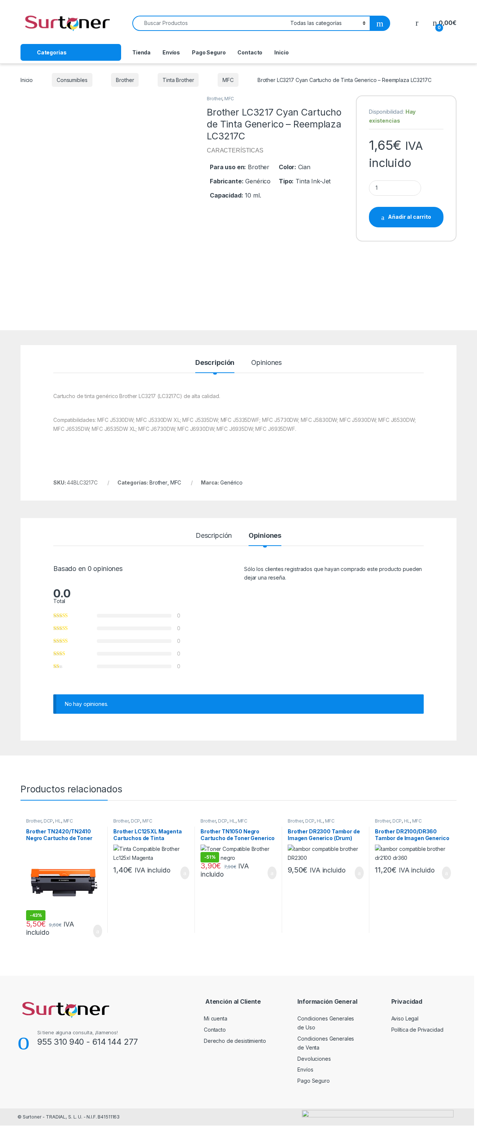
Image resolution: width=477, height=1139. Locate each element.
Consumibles (72, 80)
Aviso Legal (404, 1018)
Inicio (281, 52)
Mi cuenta (215, 1018)
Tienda (141, 52)
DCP (48, 821)
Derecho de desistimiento (235, 1041)
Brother (125, 80)
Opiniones (266, 362)
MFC (228, 80)
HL (58, 821)
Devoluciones (314, 1059)
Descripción (214, 362)
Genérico (231, 482)
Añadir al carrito (409, 217)
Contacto (249, 52)
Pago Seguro (208, 52)
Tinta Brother (178, 80)
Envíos (171, 52)
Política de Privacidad (417, 1029)
